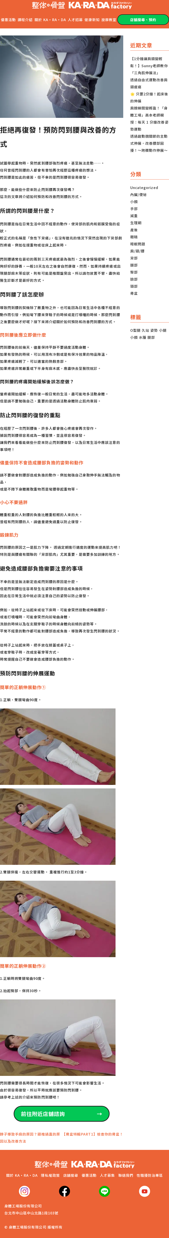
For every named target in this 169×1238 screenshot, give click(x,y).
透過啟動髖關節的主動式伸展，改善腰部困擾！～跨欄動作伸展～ (149, 143)
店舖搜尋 (70, 1175)
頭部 (134, 286)
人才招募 (75, 19)
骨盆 (134, 293)
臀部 (134, 272)
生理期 (135, 222)
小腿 (163, 330)
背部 (134, 258)
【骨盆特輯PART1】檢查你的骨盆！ (92, 1134)
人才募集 (107, 1175)
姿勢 (154, 330)
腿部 (134, 265)
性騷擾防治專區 (150, 1175)
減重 (134, 215)
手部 (134, 208)
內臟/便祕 (138, 194)
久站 (145, 330)
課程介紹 (25, 19)
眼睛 (134, 236)
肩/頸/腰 (137, 251)
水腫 (142, 337)
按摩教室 (108, 19)
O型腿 (135, 330)
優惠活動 (8, 19)
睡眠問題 (137, 243)
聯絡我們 (125, 1175)
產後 (134, 229)
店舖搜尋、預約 (143, 19)
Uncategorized (144, 187)
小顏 (134, 201)
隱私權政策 (50, 1175)
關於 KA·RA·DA (50, 19)
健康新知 (91, 19)
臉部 (134, 279)
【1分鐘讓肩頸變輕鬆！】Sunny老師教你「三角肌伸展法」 (149, 65)
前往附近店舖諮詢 (61, 1114)
